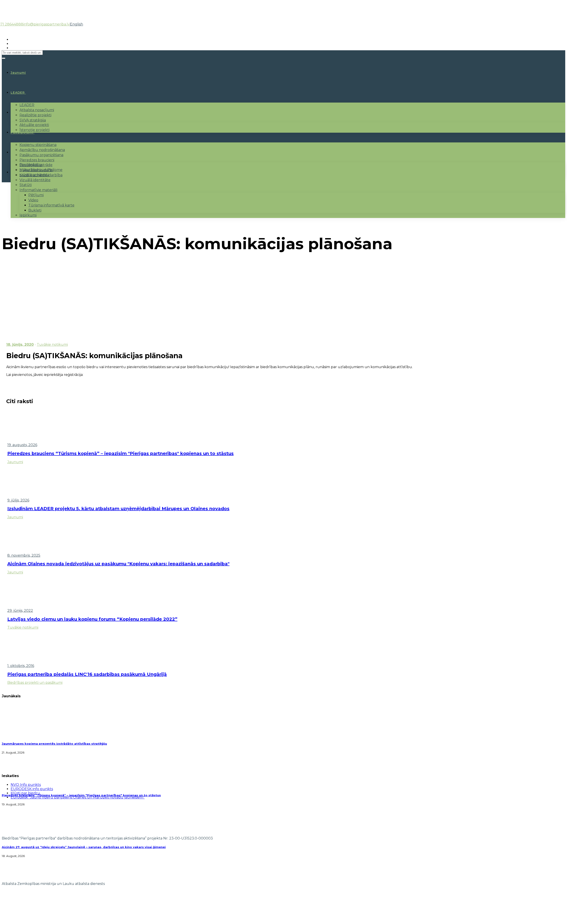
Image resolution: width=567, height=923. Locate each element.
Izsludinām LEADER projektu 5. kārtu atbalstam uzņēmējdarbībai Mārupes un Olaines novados (118, 508)
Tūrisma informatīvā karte (51, 205)
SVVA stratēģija (32, 120)
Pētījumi (36, 195)
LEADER (18, 93)
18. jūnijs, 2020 (20, 344)
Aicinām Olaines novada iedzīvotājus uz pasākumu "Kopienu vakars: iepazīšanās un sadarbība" (118, 563)
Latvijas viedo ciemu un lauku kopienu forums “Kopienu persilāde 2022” (92, 619)
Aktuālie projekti (34, 125)
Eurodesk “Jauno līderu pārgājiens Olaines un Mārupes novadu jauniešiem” (78, 797)
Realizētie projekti (35, 115)
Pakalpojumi (22, 132)
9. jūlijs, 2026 (18, 500)
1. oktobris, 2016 (20, 666)
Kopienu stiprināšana (37, 145)
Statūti (25, 185)
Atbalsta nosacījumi (36, 110)
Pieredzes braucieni (36, 160)
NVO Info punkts (26, 785)
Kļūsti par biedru (34, 175)
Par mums (20, 152)
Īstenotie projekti (34, 130)
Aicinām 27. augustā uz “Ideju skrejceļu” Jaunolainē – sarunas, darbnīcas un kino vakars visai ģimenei (84, 847)
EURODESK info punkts (32, 789)
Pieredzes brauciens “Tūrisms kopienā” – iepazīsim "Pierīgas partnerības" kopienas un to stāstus (120, 453)
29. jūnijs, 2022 (20, 610)
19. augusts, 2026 (22, 445)
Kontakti (19, 172)
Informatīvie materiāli (38, 190)
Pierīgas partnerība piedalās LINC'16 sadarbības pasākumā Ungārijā (87, 674)
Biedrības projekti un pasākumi (34, 682)
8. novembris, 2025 (23, 555)
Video (33, 200)
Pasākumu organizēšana (41, 155)
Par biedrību (30, 165)
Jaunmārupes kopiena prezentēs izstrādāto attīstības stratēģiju (54, 743)
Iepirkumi (28, 215)
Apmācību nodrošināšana (42, 150)
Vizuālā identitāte (34, 180)
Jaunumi (15, 462)
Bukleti (34, 210)
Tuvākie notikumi (52, 344)
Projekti (18, 113)
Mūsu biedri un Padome (40, 170)
